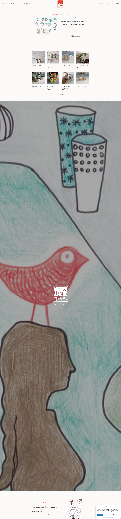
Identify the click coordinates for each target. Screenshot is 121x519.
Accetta (100, 514)
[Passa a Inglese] (108, 4)
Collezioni (7, 3)
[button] (119, 506)
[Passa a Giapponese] (110, 4)
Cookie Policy (104, 517)
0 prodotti (116, 4)
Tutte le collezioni (75, 35)
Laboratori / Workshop (25, 3)
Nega (107, 514)
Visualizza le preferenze (115, 514)
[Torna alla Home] (60, 4)
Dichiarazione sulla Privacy (109, 517)
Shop (3, 3)
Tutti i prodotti (60, 95)
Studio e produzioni (15, 3)
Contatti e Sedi (103, 3)
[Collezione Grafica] (46, 25)
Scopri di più (46, 514)
